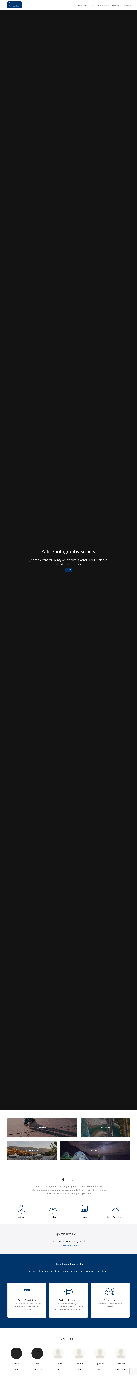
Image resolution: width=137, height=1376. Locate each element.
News (93, 5)
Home (80, 5)
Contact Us (127, 5)
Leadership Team (103, 5)
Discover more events (68, 1245)
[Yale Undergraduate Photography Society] (14, 4)
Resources (115, 5)
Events (86, 5)
